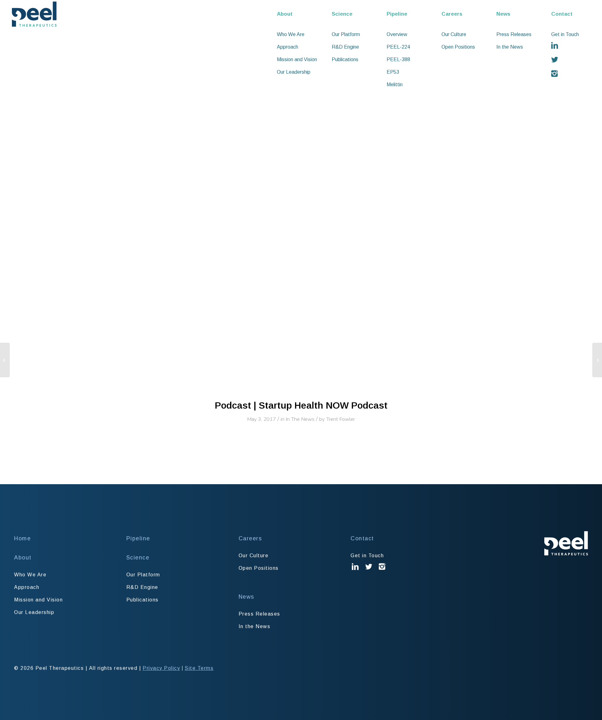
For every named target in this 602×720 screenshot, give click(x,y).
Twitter (368, 571)
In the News (255, 626)
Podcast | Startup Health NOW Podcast (301, 405)
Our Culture (254, 555)
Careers (250, 538)
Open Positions (259, 568)
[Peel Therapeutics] (34, 14)
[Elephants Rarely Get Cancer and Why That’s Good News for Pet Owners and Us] (597, 360)
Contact (362, 538)
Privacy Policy (161, 668)
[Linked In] (574, 45)
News (246, 597)
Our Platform (143, 574)
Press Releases (259, 614)
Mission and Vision (38, 599)
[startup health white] (301, 203)
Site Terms (199, 668)
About (23, 557)
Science (138, 557)
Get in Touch (367, 555)
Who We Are (30, 574)
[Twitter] (574, 59)
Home (22, 538)
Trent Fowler (340, 419)
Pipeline (138, 538)
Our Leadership (34, 612)
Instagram (382, 571)
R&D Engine (142, 587)
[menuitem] (300, 14)
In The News (300, 419)
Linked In (355, 571)
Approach (26, 587)
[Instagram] (574, 73)
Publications (142, 599)
